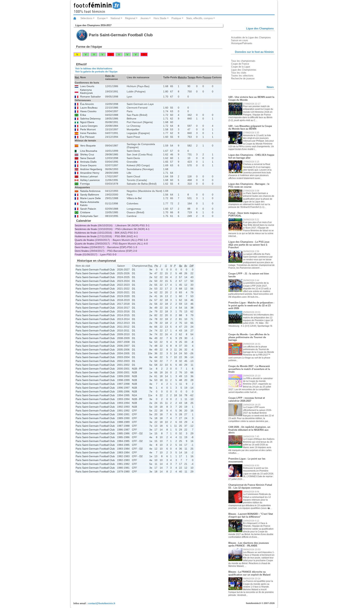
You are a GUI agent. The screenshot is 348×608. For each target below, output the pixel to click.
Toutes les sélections (242, 75)
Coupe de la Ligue (240, 66)
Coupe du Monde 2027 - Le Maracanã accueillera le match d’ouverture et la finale (249, 369)
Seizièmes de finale (86, 225)
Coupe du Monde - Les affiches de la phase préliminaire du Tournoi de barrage (248, 337)
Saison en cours (239, 40)
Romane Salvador (90, 96)
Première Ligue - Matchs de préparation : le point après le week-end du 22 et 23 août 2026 (251, 305)
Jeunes (144, 18)
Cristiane (85, 212)
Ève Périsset (87, 137)
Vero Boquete (88, 145)
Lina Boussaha (88, 151)
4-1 (148, 229)
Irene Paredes (88, 133)
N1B (134, 372)
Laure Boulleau (89, 107)
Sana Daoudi (87, 158)
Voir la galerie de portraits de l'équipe (96, 71)
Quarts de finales (84, 239)
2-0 (135, 250)
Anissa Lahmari (89, 176)
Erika (83, 115)
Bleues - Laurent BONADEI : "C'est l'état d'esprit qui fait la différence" (250, 515)
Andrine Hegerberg (91, 169)
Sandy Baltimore (89, 194)
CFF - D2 (137, 433)
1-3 (135, 247)
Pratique (176, 18)
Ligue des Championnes (243, 69)
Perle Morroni (88, 129)
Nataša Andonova (90, 191)
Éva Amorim (87, 104)
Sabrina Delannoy (90, 118)
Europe (101, 18)
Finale (78, 254)
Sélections (86, 18)
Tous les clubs (238, 72)
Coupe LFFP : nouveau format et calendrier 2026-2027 (246, 399)
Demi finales (82, 247)
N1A (134, 395)
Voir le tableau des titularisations (93, 68)
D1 (133, 269)
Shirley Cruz (87, 154)
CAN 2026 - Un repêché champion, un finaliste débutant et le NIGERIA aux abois (249, 430)
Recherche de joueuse (242, 78)
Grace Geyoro (88, 165)
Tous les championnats (243, 61)
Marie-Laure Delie (90, 198)
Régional (130, 18)
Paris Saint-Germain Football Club (95, 269)
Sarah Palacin (88, 208)
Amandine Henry (89, 173)
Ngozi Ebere (87, 122)
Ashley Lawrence (90, 180)
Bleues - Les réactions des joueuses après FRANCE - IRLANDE (248, 544)
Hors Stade (160, 18)
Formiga (85, 183)
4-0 (146, 243)
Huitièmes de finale (86, 232)
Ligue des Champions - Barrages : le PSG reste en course (248, 185)
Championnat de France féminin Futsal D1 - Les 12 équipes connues (250, 486)
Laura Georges (89, 126)
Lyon (103, 254)
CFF (134, 410)
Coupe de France (240, 63)
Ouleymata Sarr (89, 216)
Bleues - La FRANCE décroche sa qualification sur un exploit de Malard (249, 573)
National (115, 18)
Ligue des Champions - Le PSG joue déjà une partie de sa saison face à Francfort (248, 244)
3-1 (148, 225)
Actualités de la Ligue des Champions (251, 37)
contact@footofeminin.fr (101, 603)
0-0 (114, 254)
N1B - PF (137, 368)
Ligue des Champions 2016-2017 (93, 25)
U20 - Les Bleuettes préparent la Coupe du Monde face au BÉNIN (250, 127)
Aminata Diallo (88, 161)
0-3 (136, 232)
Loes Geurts (87, 86)
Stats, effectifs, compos (199, 18)
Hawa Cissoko (88, 111)
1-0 (146, 239)
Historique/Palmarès (241, 43)
